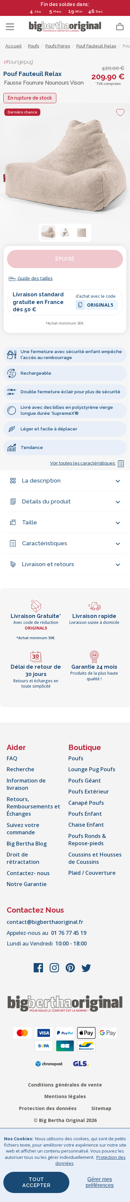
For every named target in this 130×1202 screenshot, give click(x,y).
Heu (57, 11)
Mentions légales (65, 1096)
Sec (99, 11)
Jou (37, 11)
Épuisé (65, 259)
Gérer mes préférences (100, 1182)
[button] (48, 232)
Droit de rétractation (23, 858)
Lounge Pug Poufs (91, 769)
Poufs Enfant (85, 813)
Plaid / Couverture (92, 872)
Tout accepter (36, 1182)
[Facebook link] (39, 971)
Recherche (20, 769)
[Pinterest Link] (71, 971)
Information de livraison (26, 784)
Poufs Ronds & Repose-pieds (87, 839)
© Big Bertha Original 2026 (65, 1120)
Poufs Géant (84, 780)
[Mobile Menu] (10, 27)
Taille (29, 522)
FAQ (12, 758)
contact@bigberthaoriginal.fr (45, 922)
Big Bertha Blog (27, 843)
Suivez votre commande (23, 828)
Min (79, 11)
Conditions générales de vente (65, 1085)
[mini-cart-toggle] (120, 27)
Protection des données (48, 1108)
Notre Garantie (27, 884)
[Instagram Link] (55, 971)
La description (41, 480)
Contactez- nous (28, 873)
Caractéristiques (44, 543)
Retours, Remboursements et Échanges (33, 806)
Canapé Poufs (86, 802)
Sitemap (101, 1108)
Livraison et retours (48, 564)
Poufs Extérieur (88, 791)
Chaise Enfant (86, 824)
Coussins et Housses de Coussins (95, 858)
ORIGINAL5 (100, 306)
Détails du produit (46, 501)
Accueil (13, 45)
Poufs (75, 758)
